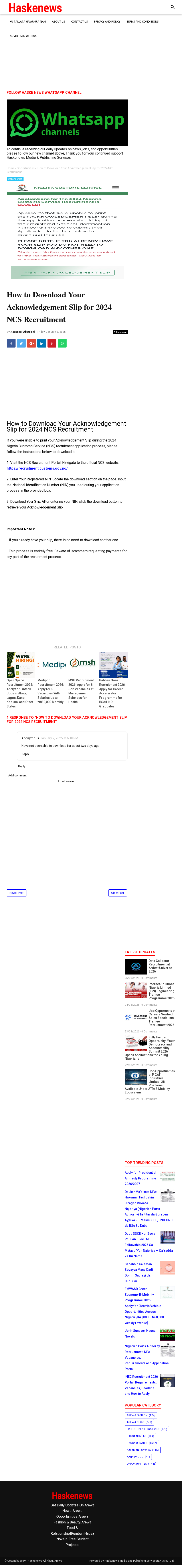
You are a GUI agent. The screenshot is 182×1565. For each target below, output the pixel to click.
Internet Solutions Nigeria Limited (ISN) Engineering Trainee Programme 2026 (161, 991)
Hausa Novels (136, 1436)
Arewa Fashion (137, 1415)
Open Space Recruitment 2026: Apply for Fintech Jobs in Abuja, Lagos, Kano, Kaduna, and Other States (20, 693)
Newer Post (17, 892)
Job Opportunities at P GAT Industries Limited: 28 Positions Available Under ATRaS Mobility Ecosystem (150, 1081)
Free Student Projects (143, 1429)
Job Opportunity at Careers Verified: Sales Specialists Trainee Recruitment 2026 (162, 1018)
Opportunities (15, 179)
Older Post (117, 892)
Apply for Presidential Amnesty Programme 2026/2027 (140, 1178)
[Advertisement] (91, 53)
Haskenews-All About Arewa (45, 1560)
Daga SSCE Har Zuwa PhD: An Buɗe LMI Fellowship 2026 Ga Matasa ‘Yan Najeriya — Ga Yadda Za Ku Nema (149, 1245)
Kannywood (135, 1456)
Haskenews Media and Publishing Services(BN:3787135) (139, 1560)
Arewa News (135, 1422)
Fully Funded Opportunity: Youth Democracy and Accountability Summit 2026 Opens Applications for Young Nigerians (150, 1048)
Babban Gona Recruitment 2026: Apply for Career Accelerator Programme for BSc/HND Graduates (112, 693)
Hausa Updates (137, 1443)
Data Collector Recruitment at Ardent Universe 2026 (160, 966)
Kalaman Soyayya (139, 1450)
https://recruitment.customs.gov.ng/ (37, 468)
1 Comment (120, 332)
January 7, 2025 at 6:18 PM (59, 738)
